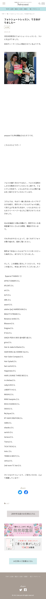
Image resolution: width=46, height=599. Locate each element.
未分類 (7, 27)
